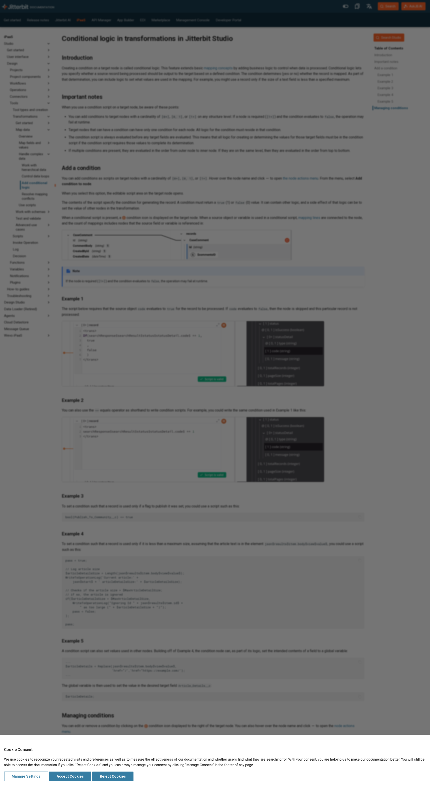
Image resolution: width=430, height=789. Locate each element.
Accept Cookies (70, 776)
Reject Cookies (113, 776)
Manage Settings (26, 776)
